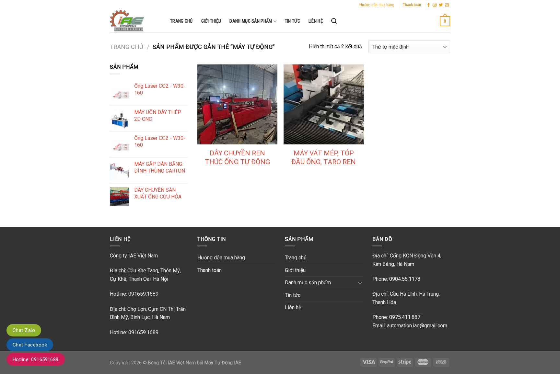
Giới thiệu (211, 21)
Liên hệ (316, 21)
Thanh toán (412, 4)
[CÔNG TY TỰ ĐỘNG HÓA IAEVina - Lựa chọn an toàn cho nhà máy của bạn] (135, 21)
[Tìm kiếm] (334, 21)
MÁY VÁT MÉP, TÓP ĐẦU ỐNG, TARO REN (323, 157)
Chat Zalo (24, 330)
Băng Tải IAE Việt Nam (172, 363)
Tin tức (292, 21)
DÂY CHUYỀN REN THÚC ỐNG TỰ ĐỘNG (237, 157)
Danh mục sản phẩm (250, 21)
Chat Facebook (30, 345)
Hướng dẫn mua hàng (376, 4)
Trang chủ (181, 21)
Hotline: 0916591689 (36, 359)
